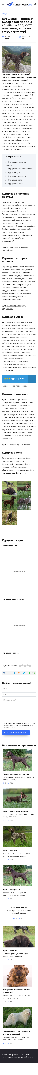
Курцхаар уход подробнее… (14, 386)
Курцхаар (5, 14)
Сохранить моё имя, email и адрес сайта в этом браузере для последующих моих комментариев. (19, 725)
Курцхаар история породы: (20, 169)
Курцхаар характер (12, 889)
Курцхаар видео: (15, 184)
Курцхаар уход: (15, 172)
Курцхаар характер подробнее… (16, 444)
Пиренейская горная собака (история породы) (16, 1032)
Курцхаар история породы (15, 811)
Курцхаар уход (10, 850)
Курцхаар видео (19, 907)
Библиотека (14, 12)
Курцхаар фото (10, 950)
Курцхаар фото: (15, 180)
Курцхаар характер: (17, 176)
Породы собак (26, 12)
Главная (5, 12)
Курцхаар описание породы (16, 774)
